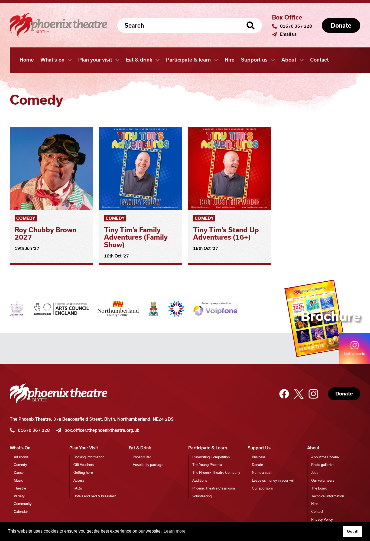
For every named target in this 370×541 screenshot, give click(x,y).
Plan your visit (95, 60)
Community (23, 503)
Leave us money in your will (273, 480)
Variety (19, 496)
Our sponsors (262, 488)
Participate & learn (188, 60)
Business (258, 457)
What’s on (52, 60)
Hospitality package (148, 464)
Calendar (21, 511)
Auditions (199, 480)
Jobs (314, 472)
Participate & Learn (207, 448)
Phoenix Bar (142, 457)
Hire (230, 60)
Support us (254, 60)
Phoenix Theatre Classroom (213, 488)
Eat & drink (139, 60)
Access (78, 480)
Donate (344, 394)
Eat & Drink (140, 448)
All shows (21, 457)
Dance (19, 472)
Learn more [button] (175, 531)
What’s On (20, 448)
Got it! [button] (353, 531)
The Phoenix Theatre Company (216, 472)
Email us (288, 34)
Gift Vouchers (83, 464)
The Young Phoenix (207, 464)
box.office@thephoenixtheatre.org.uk (101, 430)
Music (18, 480)
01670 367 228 (296, 26)
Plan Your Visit (83, 448)
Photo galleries (322, 464)
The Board (319, 488)
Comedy (25, 218)
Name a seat (261, 472)
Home (27, 60)
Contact (319, 60)
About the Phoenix (325, 457)
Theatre (20, 488)
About (288, 60)
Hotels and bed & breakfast (94, 496)
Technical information (327, 496)
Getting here (83, 472)
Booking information (88, 457)
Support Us (259, 448)
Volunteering (202, 496)
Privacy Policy (322, 519)
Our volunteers (322, 480)
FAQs (77, 488)
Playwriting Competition (211, 457)
